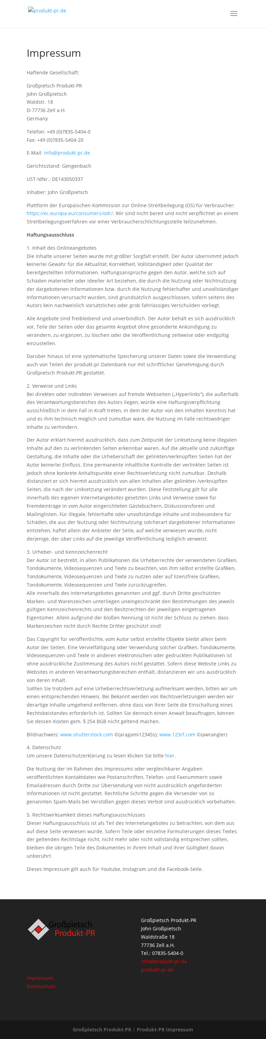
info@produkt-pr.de (67, 152)
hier (170, 755)
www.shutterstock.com (86, 734)
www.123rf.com (177, 734)
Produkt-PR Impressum (165, 1029)
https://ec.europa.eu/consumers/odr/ (70, 213)
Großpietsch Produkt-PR (102, 1029)
